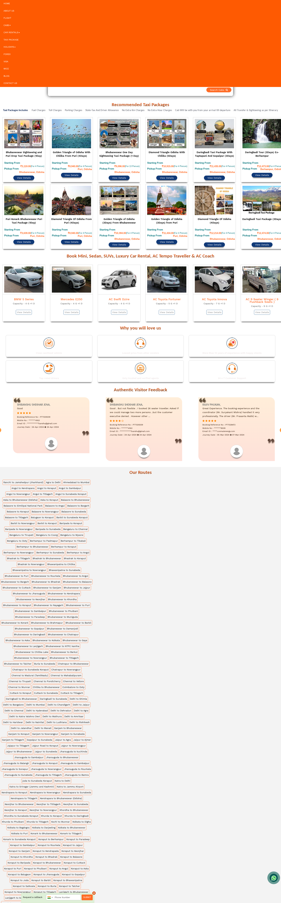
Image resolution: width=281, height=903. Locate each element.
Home (7, 3)
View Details (24, 169)
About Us (9, 11)
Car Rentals (11, 32)
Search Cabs (258, 90)
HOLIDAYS (9, 47)
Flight (7, 18)
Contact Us (10, 83)
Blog (6, 76)
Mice (6, 68)
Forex (7, 54)
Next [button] (278, 176)
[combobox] (50, 897)
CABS (6, 25)
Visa (6, 61)
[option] (24, 175)
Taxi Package (11, 40)
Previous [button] (3, 176)
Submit (87, 897)
